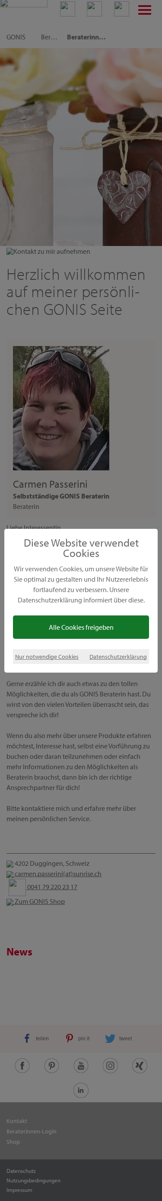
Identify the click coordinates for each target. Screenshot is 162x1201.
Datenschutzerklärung (118, 656)
